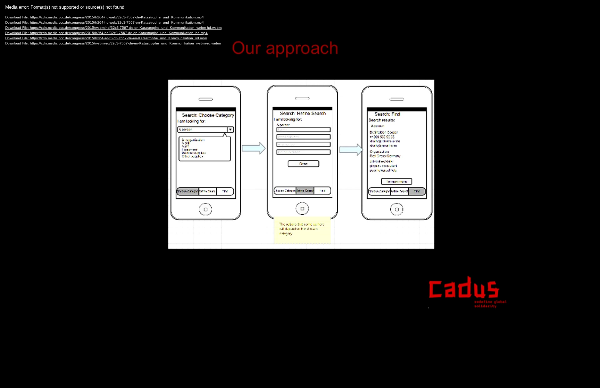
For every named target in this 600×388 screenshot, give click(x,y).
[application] (300, 194)
